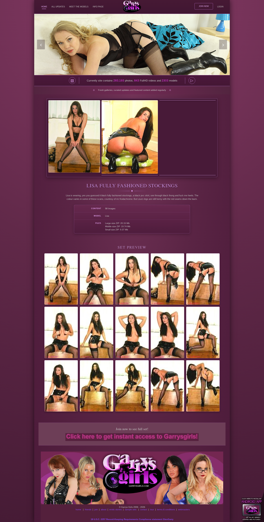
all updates (58, 7)
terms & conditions (166, 509)
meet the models (78, 7)
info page (98, 7)
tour (152, 509)
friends (88, 509)
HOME (44, 7)
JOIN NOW (204, 6)
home (78, 509)
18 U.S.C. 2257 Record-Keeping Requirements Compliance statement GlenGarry (132, 519)
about (103, 509)
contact (143, 509)
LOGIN (220, 7)
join (96, 509)
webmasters (184, 509)
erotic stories (115, 509)
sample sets (130, 509)
